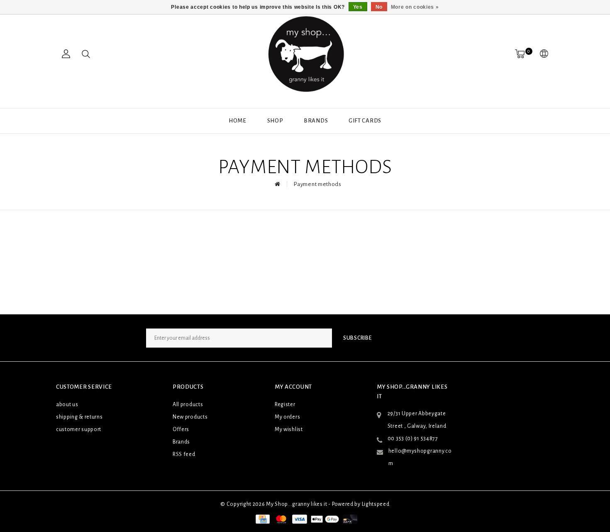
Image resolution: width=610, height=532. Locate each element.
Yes (358, 7)
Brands (316, 121)
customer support (78, 429)
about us (67, 404)
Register (285, 404)
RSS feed (184, 454)
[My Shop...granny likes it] (305, 54)
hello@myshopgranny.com (420, 457)
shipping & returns (79, 417)
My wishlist (289, 429)
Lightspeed (376, 504)
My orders (287, 417)
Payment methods (317, 184)
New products (190, 417)
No (379, 7)
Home (237, 121)
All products (188, 404)
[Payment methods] (262, 519)
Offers (181, 429)
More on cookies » (415, 7)
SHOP (275, 121)
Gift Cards (365, 121)
